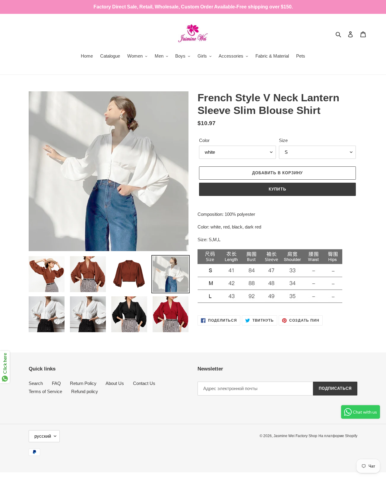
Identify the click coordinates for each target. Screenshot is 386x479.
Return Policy (83, 383)
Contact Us (144, 383)
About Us (115, 383)
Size (283, 140)
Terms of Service (45, 391)
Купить (277, 189)
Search (36, 383)
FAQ (56, 383)
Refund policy (84, 391)
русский (42, 436)
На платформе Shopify (337, 436)
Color (204, 140)
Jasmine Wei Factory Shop (295, 436)
